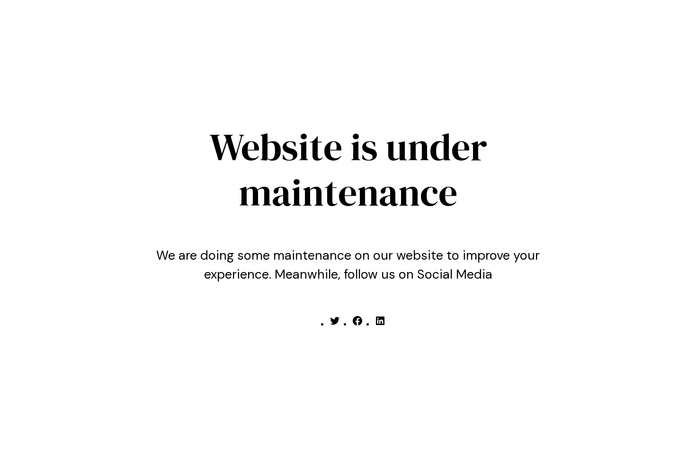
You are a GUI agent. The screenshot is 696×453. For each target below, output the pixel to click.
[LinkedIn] (380, 323)
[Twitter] (334, 323)
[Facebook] (357, 323)
